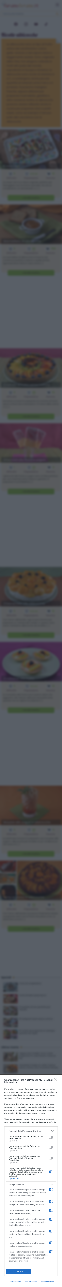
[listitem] (31, 1130)
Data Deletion (15, 1281)
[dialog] (31, 1181)
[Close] (56, 1080)
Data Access (31, 1281)
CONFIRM (18, 1271)
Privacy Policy (47, 1281)
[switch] (51, 1137)
